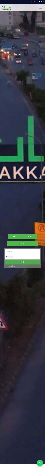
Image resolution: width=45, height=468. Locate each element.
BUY (14, 237)
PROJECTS (22, 243)
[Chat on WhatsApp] (40, 463)
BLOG (34, 2)
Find (22, 262)
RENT (30, 237)
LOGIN (41, 2)
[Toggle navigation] (41, 7)
